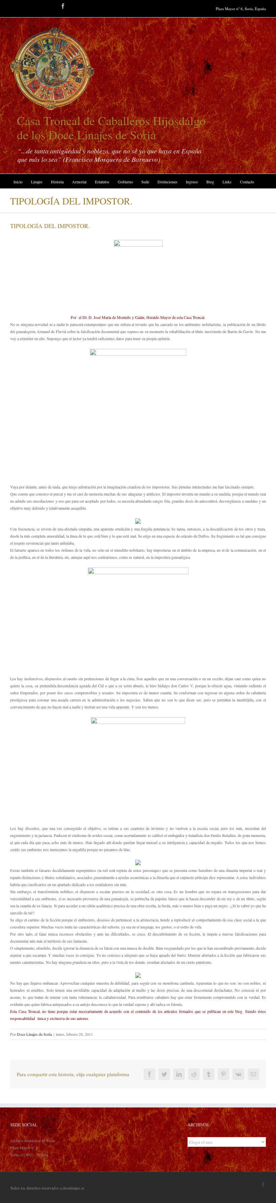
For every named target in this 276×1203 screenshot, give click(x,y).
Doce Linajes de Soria (34, 1034)
